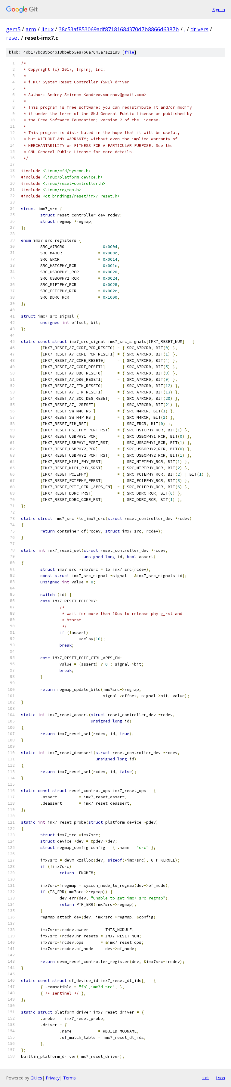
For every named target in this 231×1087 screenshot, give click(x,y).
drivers (199, 29)
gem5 (13, 29)
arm (31, 29)
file (129, 52)
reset (13, 37)
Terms (69, 1078)
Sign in (218, 9)
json (220, 1077)
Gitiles (36, 1078)
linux (47, 29)
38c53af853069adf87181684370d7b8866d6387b (119, 29)
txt (205, 1077)
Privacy (53, 1078)
